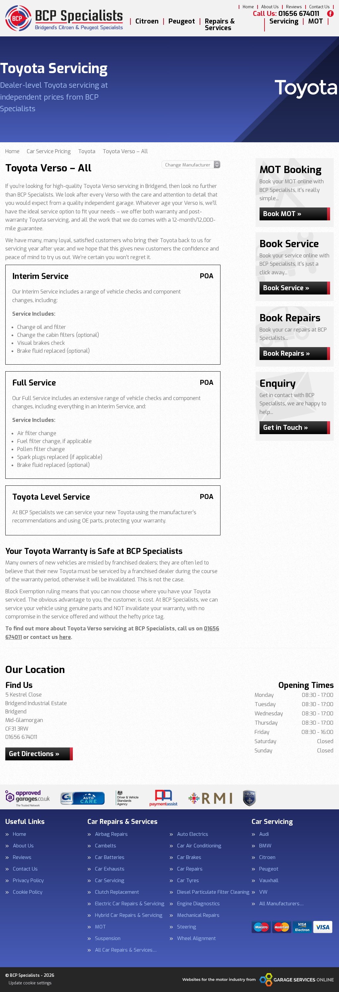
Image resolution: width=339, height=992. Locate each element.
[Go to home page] (65, 18)
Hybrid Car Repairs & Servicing (129, 915)
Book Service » (286, 288)
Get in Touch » (285, 427)
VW (263, 892)
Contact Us (319, 7)
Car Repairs (190, 869)
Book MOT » (282, 213)
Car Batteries (109, 857)
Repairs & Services (220, 24)
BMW (265, 845)
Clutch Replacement (117, 892)
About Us (270, 7)
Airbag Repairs (111, 834)
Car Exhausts (109, 869)
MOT (315, 21)
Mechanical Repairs (198, 915)
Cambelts (105, 845)
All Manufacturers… (281, 903)
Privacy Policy (28, 880)
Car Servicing (109, 880)
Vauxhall (268, 880)
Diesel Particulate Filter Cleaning (213, 892)
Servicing (283, 21)
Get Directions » (34, 753)
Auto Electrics (192, 834)
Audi (264, 834)
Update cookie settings (30, 983)
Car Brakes (189, 857)
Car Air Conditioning (199, 845)
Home (248, 7)
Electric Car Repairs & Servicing (130, 903)
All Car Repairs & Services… (126, 950)
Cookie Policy (27, 892)
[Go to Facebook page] (330, 13)
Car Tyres (188, 880)
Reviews (294, 7)
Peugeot (182, 21)
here (65, 637)
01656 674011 (286, 14)
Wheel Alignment (196, 938)
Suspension (108, 938)
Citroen (147, 21)
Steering (186, 926)
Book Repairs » (286, 353)
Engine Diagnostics (198, 903)
